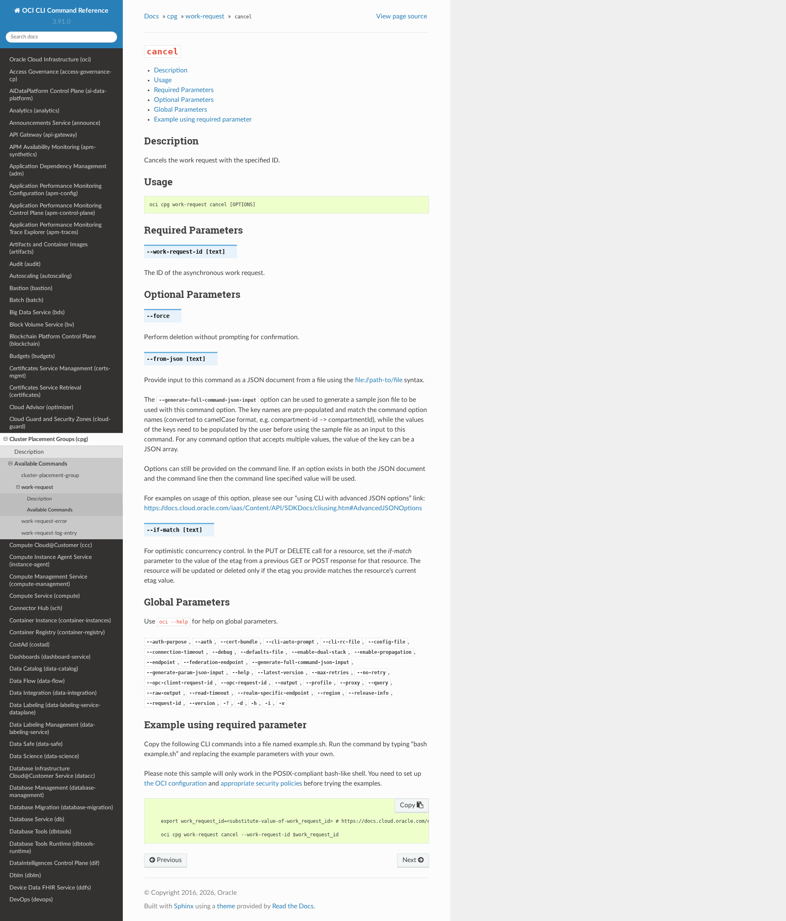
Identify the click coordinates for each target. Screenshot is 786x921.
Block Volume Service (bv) (41, 325)
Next (410, 860)
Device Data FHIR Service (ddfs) (50, 888)
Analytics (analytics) (34, 111)
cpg (172, 16)
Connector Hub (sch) (35, 608)
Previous (168, 860)
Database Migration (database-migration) (61, 807)
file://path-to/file (378, 380)
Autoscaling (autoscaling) (40, 276)
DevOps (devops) (31, 899)
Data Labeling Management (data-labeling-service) (52, 728)
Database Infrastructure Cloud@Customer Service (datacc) (52, 772)
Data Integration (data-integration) (53, 693)
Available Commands (40, 464)
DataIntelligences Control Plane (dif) (54, 863)
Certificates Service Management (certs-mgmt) (59, 372)
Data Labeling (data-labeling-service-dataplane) (54, 709)
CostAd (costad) (29, 645)
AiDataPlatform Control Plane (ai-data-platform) (57, 94)
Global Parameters (180, 109)
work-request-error (44, 521)
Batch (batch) (26, 300)
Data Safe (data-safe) (36, 744)
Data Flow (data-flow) (37, 681)
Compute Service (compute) (44, 596)
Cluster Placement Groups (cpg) (48, 439)
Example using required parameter (203, 119)
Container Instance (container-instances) (60, 620)
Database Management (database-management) (52, 791)
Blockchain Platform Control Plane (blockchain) (52, 340)
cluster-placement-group (50, 475)
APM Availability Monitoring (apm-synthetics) (52, 151)
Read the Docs (293, 906)
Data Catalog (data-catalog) (43, 669)
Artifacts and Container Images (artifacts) (48, 248)
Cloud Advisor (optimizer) (41, 407)
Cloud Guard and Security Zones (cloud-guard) (60, 423)
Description (29, 452)
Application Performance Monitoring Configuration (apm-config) (55, 189)
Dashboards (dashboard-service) (49, 657)
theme (226, 906)
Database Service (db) (36, 819)
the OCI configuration (175, 783)
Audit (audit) (25, 264)
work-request (37, 487)
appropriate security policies (261, 783)
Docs (151, 16)
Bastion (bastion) (30, 288)
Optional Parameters (184, 100)
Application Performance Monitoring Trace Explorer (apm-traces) (55, 228)
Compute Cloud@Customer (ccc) (50, 545)
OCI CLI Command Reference (64, 10)
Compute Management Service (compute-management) (48, 580)
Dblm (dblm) (25, 875)
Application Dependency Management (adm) (57, 170)
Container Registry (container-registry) (57, 632)
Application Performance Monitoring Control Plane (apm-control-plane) (55, 209)
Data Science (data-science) (44, 756)
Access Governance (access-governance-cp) (60, 75)
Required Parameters (184, 90)
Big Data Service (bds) (37, 312)
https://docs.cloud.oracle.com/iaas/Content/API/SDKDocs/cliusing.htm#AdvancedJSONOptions (283, 508)
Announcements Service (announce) (54, 123)
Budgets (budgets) (32, 356)
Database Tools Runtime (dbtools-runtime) (52, 847)
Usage (163, 80)
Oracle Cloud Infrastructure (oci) (50, 59)
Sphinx (184, 906)
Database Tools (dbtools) (40, 832)
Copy (408, 805)
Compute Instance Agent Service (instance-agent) (50, 560)
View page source (401, 16)
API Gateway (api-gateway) (43, 135)
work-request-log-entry (49, 533)
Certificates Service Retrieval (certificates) (45, 391)
